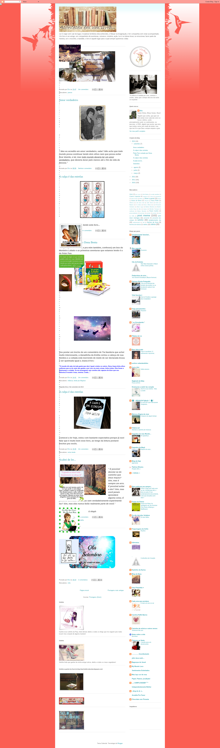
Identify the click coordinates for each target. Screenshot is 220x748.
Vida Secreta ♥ (137, 295)
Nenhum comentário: (85, 168)
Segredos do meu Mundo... (141, 434)
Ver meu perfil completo (137, 131)
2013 (134, 141)
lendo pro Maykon (80, 380)
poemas (142, 213)
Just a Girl (135, 367)
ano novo (137, 194)
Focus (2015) (136, 383)
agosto (136, 167)
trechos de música (135, 224)
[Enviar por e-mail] (93, 89)
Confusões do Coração (148, 558)
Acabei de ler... (67, 459)
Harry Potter (155, 200)
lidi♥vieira (135, 542)
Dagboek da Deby (138, 381)
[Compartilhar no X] (97, 89)
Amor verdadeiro (68, 100)
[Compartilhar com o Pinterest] (102, 89)
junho (136, 170)
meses (145, 209)
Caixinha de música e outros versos (144, 628)
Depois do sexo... (146, 449)
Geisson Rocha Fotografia (141, 281)
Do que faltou (145, 517)
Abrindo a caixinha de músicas (141, 430)
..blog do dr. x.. (137, 691)
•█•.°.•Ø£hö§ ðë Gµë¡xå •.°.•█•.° (143, 400)
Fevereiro (144, 250)
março (136, 173)
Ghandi (146, 200)
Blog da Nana (136, 574)
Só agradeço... (145, 436)
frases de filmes (136, 200)
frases (159, 198)
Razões (143, 531)
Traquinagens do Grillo (140, 529)
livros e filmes (147, 204)
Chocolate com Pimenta (140, 699)
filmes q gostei (149, 198)
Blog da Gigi (136, 461)
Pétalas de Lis (137, 336)
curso (151, 196)
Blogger (120, 743)
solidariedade (136, 222)
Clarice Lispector (134, 196)
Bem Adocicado (137, 349)
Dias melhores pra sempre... (142, 486)
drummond (158, 196)
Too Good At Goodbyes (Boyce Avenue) (144, 277)
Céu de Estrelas (137, 262)
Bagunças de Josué (139, 662)
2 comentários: (83, 580)
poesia (70, 92)
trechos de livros (153, 222)
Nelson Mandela (141, 211)
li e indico (138, 204)
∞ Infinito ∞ (136, 473)
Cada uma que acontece (140, 601)
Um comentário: (83, 89)
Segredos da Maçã (138, 447)
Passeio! (143, 310)
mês (69, 583)
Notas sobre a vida (138, 634)
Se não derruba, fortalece (141, 515)
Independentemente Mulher (141, 687)
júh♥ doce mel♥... (138, 658)
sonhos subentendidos (140, 363)
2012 (134, 177)
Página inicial (84, 590)
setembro (137, 144)
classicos (145, 196)
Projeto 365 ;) (136, 469)
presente (146, 218)
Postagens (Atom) (95, 597)
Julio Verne (150, 202)
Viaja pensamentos (138, 309)
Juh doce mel (140, 202)
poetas (154, 213)
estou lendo (71, 452)
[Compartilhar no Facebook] (100, 89)
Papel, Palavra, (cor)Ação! (141, 679)
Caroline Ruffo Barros (139, 615)
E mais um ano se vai (147, 603)
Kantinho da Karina (139, 570)
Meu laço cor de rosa (139, 674)
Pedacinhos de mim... (139, 275)
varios (145, 224)
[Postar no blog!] (95, 89)
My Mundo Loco (137, 666)
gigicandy (135, 463)
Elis (141, 111)
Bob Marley (146, 194)
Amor (131, 194)
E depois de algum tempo (149, 416)
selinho (140, 220)
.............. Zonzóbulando (140, 654)
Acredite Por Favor (138, 695)
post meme (143, 215)
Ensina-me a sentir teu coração (143, 387)
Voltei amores (145, 369)
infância (70, 380)
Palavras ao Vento (138, 640)
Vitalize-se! (136, 428)
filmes (141, 198)
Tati (143, 222)
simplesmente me (155, 220)
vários (153, 224)
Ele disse (135, 636)
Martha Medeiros (150, 206)
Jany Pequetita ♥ (138, 587)
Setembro (136, 164)
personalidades (133, 213)
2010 (134, 182)
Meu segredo (136, 248)
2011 (134, 180)
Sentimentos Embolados (140, 670)
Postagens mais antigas (116, 590)
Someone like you (137, 630)
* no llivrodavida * (138, 322)
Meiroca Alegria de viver (140, 414)
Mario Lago (140, 206)
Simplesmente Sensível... (141, 235)
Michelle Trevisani (154, 209)
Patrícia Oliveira (137, 467)
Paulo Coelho (153, 211)
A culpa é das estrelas (71, 176)
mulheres (131, 211)
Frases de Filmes (138, 502)
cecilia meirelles (155, 194)
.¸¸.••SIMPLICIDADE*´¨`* (140, 683)
